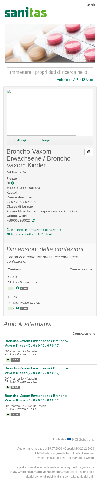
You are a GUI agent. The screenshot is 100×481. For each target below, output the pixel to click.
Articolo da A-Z (68, 79)
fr (92, 4)
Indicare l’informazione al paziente (36, 230)
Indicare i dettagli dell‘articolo (32, 234)
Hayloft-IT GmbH (83, 458)
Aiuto (89, 79)
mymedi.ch (60, 453)
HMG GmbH (43, 453)
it (94, 4)
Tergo (46, 140)
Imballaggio (19, 140)
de (88, 4)
